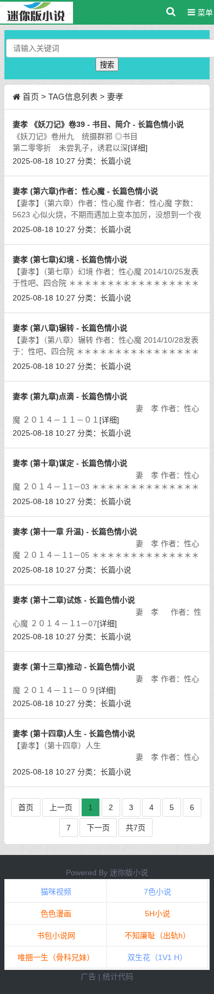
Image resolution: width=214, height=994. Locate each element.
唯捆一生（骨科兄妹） (56, 957)
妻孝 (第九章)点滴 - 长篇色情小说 (70, 396)
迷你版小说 (129, 872)
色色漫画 (56, 913)
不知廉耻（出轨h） (157, 935)
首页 (30, 96)
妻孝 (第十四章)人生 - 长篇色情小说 (74, 733)
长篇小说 (115, 161)
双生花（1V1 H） (157, 957)
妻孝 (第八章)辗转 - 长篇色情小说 (70, 327)
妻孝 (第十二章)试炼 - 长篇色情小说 (74, 600)
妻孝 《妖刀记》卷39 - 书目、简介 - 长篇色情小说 (98, 124)
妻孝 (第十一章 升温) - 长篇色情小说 (75, 531)
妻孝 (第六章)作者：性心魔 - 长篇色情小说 (85, 191)
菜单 (204, 12)
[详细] (138, 147)
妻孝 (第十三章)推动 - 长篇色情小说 (74, 666)
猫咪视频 (56, 891)
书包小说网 (56, 935)
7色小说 (157, 891)
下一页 (98, 827)
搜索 (107, 65)
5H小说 (157, 913)
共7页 (135, 827)
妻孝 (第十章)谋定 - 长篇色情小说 (70, 463)
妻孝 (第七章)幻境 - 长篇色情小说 (70, 259)
